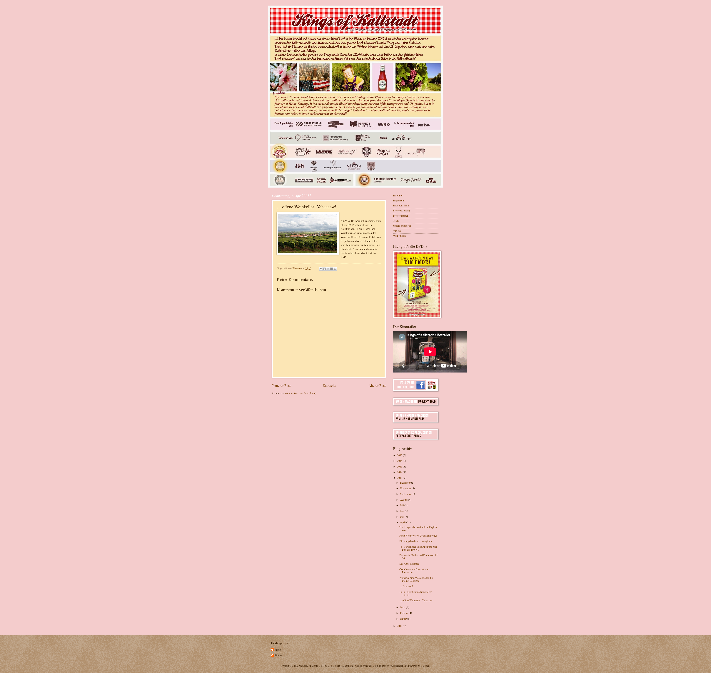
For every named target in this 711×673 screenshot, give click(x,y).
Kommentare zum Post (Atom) (300, 393)
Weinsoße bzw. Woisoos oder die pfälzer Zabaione (416, 579)
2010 (400, 626)
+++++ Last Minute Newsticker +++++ (415, 593)
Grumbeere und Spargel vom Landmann (414, 570)
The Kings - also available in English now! (418, 528)
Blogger (425, 665)
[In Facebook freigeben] (331, 269)
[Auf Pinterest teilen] (335, 269)
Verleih (397, 230)
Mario (278, 649)
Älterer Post (377, 385)
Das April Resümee (409, 563)
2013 (400, 466)
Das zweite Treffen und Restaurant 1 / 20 (418, 556)
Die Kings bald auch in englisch (415, 541)
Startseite (329, 385)
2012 (400, 472)
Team (396, 220)
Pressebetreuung (401, 210)
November (406, 488)
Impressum (399, 200)
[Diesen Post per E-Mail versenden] (321, 269)
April (403, 522)
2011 (400, 478)
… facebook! (406, 586)
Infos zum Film (401, 205)
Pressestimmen (400, 215)
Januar (403, 618)
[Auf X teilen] (328, 269)
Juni (402, 511)
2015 (400, 455)
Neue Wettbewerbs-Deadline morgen (418, 535)
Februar (404, 613)
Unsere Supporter (402, 225)
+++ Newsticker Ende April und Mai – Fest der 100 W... (419, 548)
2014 (400, 460)
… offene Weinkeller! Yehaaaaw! (416, 600)
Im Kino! (398, 195)
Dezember (405, 482)
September (406, 494)
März (403, 607)
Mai (402, 516)
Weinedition (399, 235)
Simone (279, 655)
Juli (402, 505)
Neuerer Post (281, 385)
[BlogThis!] (324, 269)
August (404, 499)
